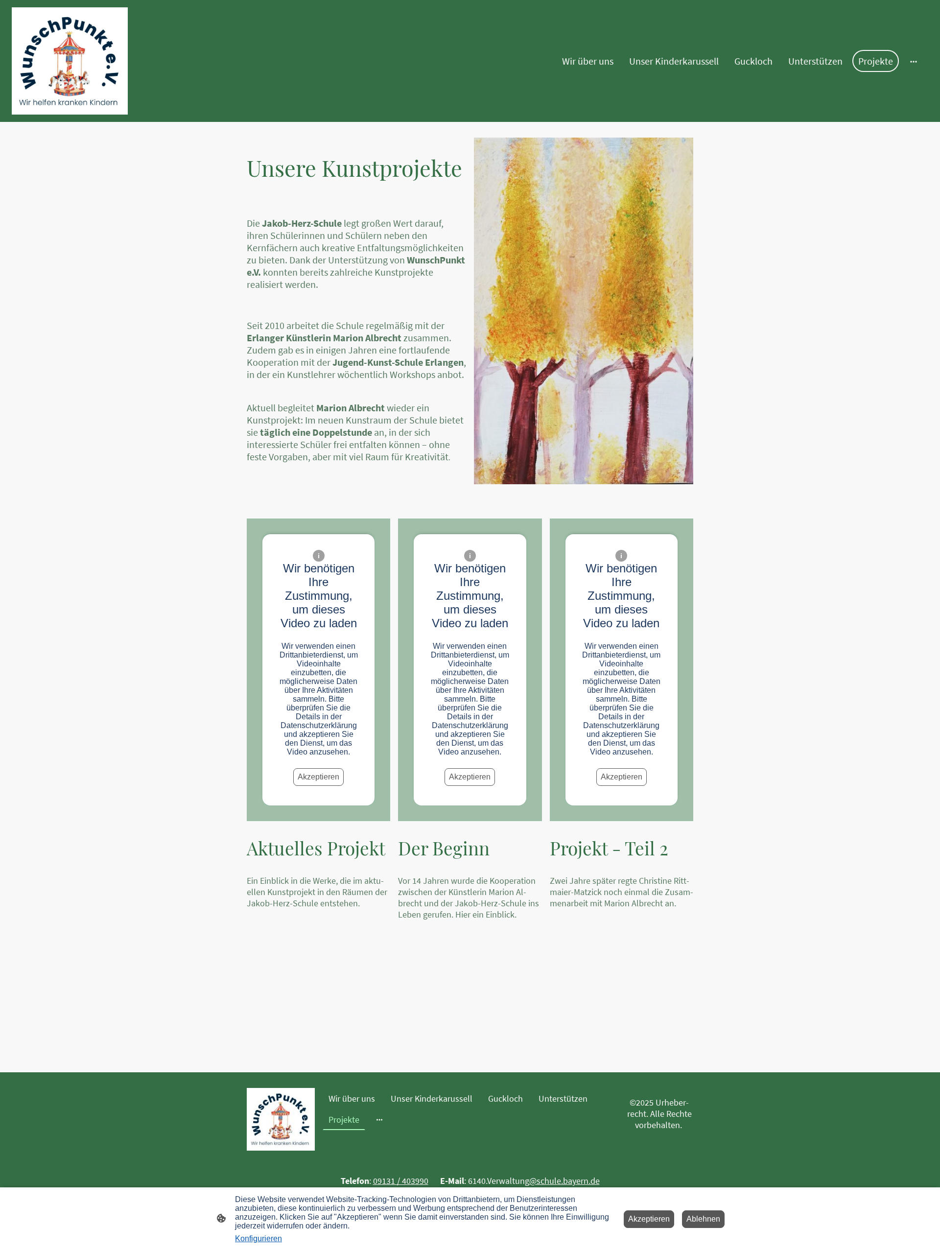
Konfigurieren (258, 1238)
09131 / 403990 (400, 1180)
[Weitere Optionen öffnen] (913, 60)
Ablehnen (703, 1219)
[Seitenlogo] (70, 61)
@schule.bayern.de (564, 1180)
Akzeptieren (318, 777)
